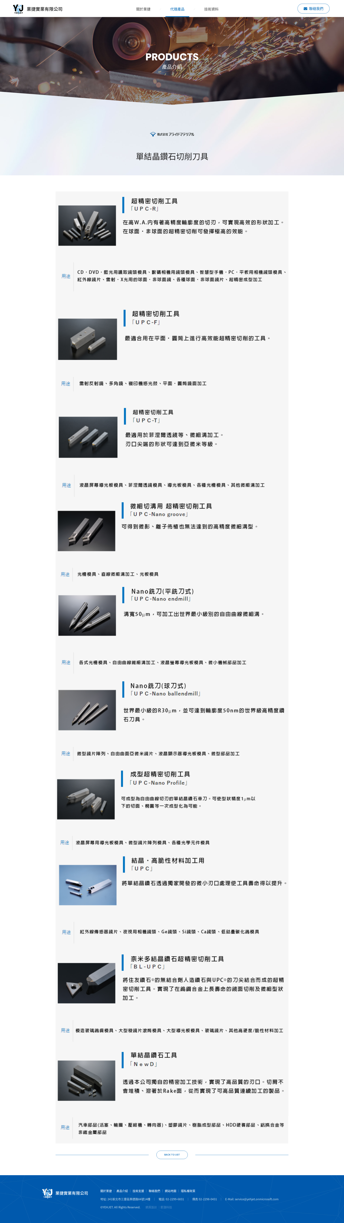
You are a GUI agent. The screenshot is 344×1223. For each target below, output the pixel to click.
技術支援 (138, 1191)
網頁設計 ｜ (153, 1207)
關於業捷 (143, 9)
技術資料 (211, 9)
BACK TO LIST (172, 1154)
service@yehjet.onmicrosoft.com (257, 1199)
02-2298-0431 (208, 1199)
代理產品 (177, 9)
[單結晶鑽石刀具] (37, 9)
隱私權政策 (188, 1191)
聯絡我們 (316, 8)
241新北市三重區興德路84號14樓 (129, 1199)
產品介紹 (122, 1191)
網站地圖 (170, 1191)
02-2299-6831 (175, 1199)
